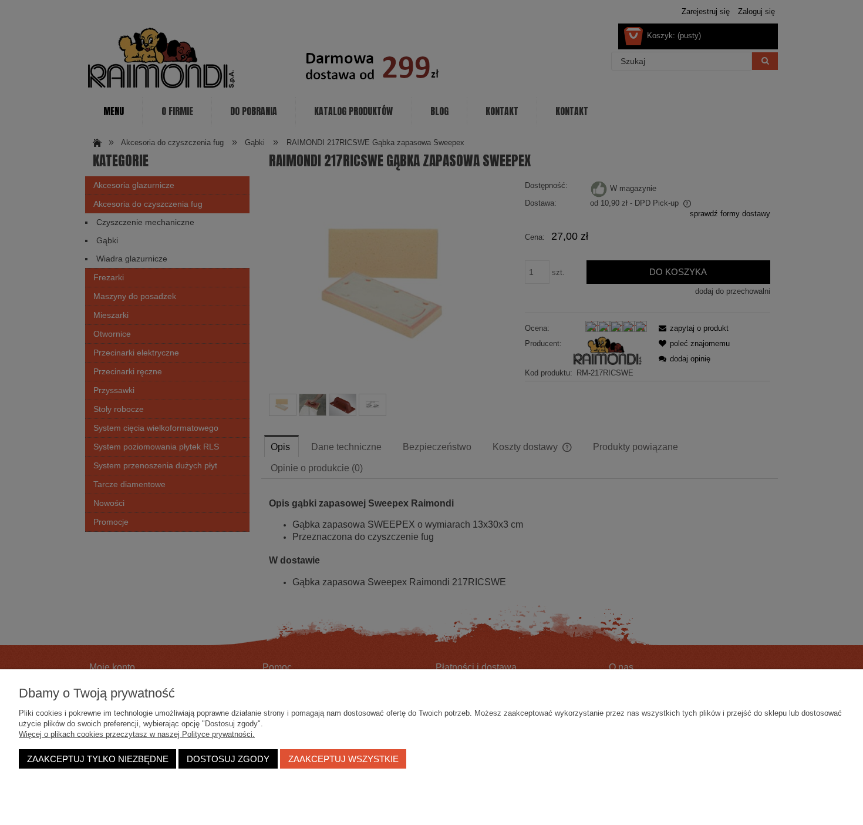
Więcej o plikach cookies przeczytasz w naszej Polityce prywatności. (137, 734)
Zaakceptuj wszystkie (343, 759)
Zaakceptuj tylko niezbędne (97, 759)
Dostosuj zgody (228, 759)
